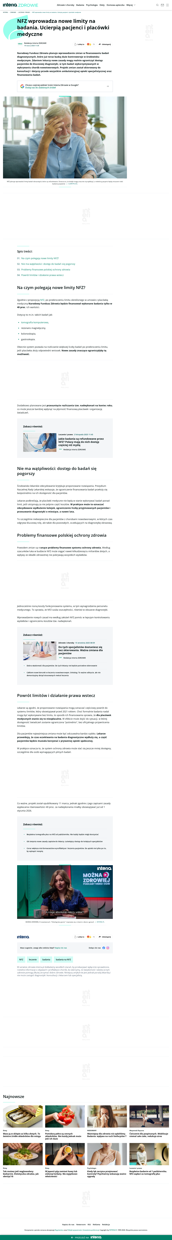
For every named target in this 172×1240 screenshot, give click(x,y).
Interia (5, 12)
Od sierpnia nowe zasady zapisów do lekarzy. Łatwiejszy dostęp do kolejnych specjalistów (64, 841)
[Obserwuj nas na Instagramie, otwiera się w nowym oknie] (108, 947)
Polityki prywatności (74, 1230)
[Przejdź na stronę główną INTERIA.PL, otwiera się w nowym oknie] (10, 5)
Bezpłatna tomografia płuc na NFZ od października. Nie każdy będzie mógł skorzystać (63, 834)
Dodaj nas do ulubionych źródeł (52, 87)
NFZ (42, 299)
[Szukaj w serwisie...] (157, 5)
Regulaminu (59, 1230)
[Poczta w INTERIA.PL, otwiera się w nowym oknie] (162, 5)
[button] (65, 5)
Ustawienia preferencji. (91, 1230)
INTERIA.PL (113, 1230)
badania (46, 959)
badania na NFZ (63, 959)
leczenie (33, 959)
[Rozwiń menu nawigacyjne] (167, 5)
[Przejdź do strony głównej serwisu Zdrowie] (28, 5)
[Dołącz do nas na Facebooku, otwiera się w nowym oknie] (104, 947)
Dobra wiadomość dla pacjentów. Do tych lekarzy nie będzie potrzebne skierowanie (62, 665)
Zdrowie (13, 12)
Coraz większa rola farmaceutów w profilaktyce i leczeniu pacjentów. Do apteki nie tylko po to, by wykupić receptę (66, 849)
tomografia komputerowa (34, 322)
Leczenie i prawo (24, 12)
